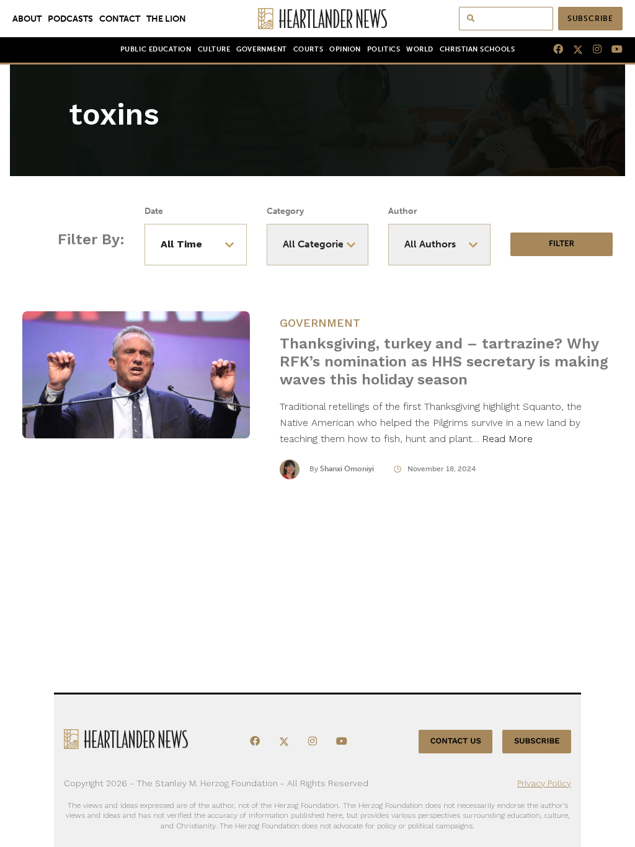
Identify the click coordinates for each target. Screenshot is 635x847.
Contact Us (455, 741)
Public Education (156, 49)
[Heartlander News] (318, 18)
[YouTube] (612, 50)
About (27, 18)
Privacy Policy (544, 783)
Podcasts (70, 18)
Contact (119, 18)
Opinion (345, 49)
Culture (214, 49)
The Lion (166, 18)
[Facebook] (553, 50)
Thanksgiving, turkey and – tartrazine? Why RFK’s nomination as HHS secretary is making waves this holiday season (444, 361)
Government (261, 49)
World (419, 49)
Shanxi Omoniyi (347, 468)
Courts (308, 49)
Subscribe (590, 18)
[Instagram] (592, 50)
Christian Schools (477, 49)
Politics (383, 49)
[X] (573, 50)
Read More (507, 439)
